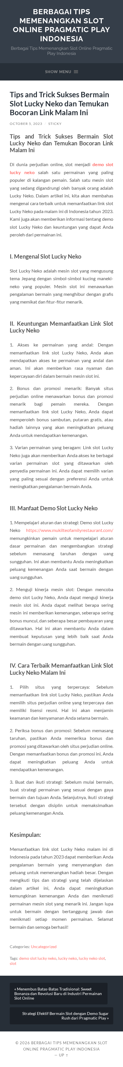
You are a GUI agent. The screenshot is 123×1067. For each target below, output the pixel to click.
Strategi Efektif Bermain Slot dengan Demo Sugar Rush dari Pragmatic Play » (65, 1015)
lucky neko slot (92, 958)
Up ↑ (64, 1055)
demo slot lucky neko (37, 958)
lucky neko (67, 958)
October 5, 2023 (26, 123)
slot (13, 963)
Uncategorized (44, 946)
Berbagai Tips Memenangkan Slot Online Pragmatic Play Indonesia (61, 25)
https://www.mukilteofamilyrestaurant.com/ (69, 530)
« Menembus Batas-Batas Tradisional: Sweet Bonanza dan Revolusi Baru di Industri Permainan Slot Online (58, 993)
